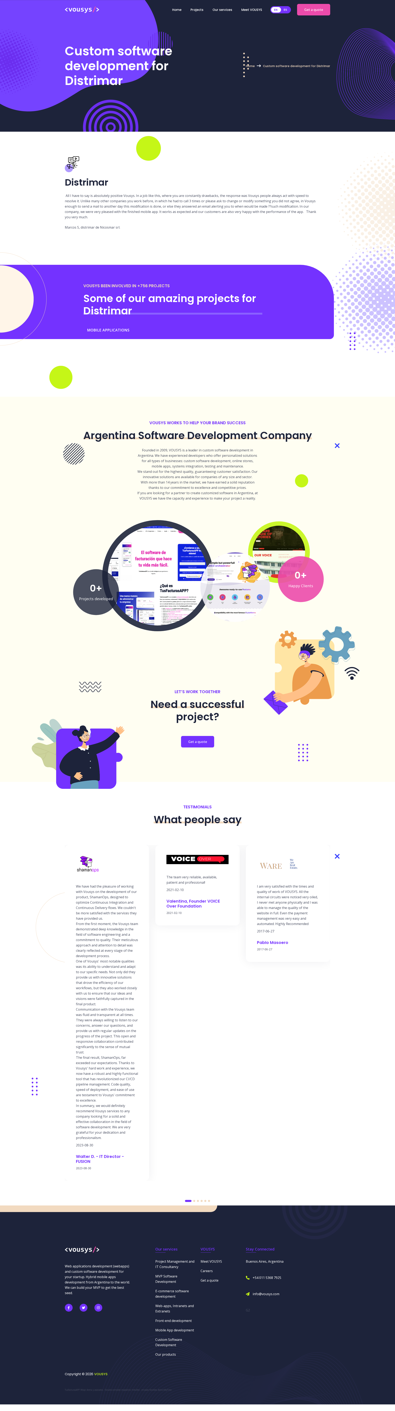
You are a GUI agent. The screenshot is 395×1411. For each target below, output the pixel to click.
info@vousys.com (266, 1294)
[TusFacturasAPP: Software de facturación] (158, 575)
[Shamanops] (235, 587)
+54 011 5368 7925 (267, 1277)
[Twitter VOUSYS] (83, 1308)
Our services (222, 10)
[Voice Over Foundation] (279, 551)
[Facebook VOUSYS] (69, 1308)
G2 (248, 1310)
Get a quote (313, 9)
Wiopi (83, 1389)
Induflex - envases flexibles (144, 1389)
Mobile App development (174, 1330)
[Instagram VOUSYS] (98, 1308)
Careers (207, 1271)
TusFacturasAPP (72, 1389)
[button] (188, 1201)
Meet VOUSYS (251, 10)
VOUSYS (101, 1374)
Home (176, 10)
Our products (165, 1354)
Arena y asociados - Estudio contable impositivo (109, 1389)
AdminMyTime (165, 1389)
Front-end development (173, 1320)
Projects (197, 10)
